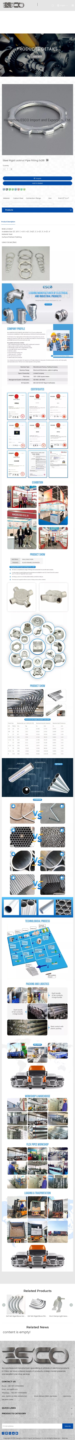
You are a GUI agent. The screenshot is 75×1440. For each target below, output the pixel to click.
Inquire (38, 178)
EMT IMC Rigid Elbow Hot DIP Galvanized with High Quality (16, 1316)
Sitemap (65, 1438)
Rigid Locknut (48, 204)
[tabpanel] (37, 55)
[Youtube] (13, 1433)
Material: (6, 198)
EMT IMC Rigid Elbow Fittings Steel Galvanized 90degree (37, 1316)
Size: (50, 198)
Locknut (6, 204)
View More (37, 56)
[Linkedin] (6, 1433)
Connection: (30, 198)
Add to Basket (37, 183)
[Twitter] (10, 1433)
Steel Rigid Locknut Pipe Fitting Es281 (25, 204)
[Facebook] (3, 1433)
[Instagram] (17, 1433)
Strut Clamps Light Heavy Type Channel (59, 1316)
